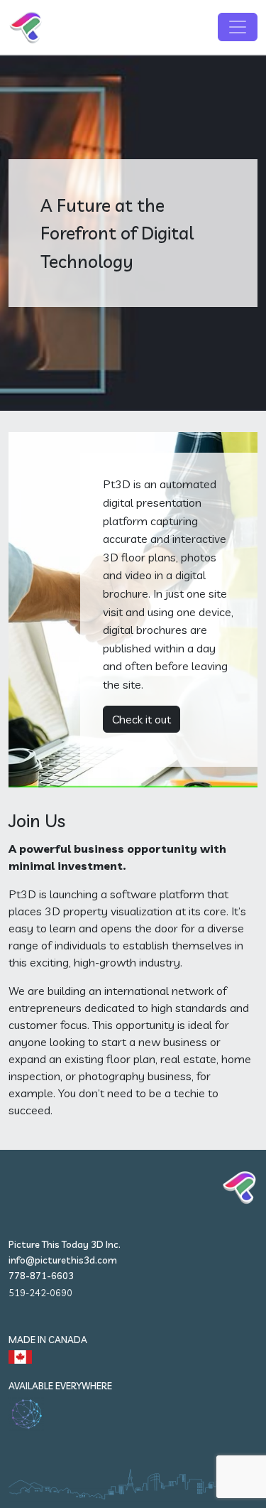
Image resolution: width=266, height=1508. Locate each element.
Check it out (141, 719)
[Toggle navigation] (237, 27)
